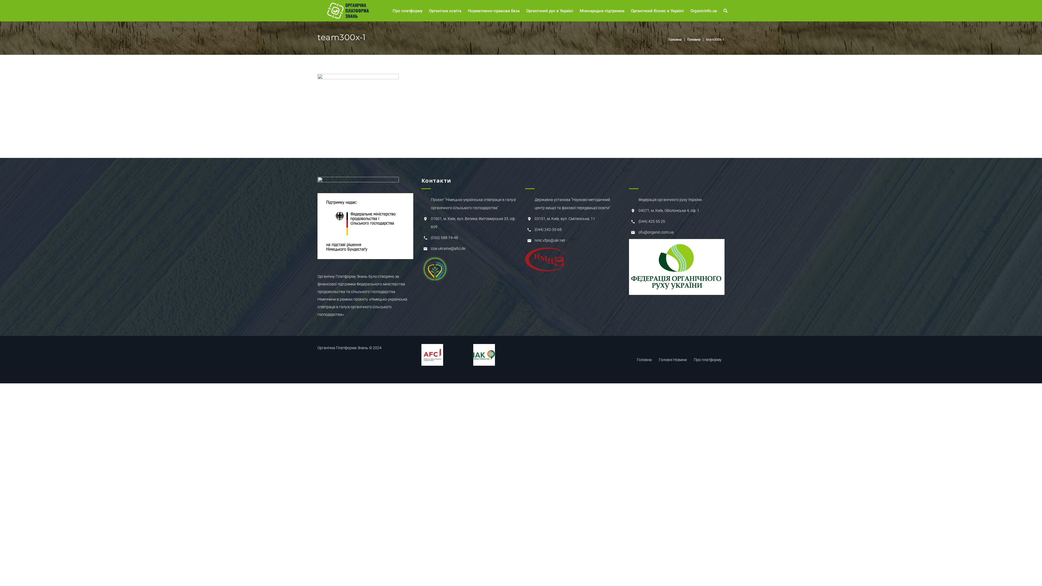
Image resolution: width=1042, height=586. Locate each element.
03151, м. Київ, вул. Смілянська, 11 (565, 218)
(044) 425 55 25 (651, 221)
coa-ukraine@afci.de (448, 248)
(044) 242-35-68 (548, 229)
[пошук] (726, 11)
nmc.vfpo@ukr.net (550, 240)
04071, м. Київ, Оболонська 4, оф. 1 (668, 210)
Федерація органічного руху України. (670, 200)
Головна (675, 39)
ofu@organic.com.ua (656, 232)
